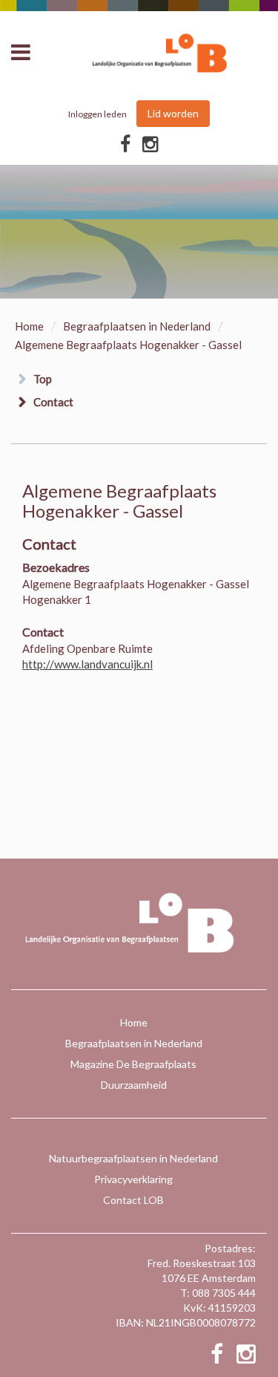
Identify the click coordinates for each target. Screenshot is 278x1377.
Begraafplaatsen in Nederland (137, 326)
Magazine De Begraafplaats (133, 1064)
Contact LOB (133, 1200)
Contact (53, 401)
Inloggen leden (97, 114)
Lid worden (173, 113)
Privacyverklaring (133, 1179)
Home (29, 326)
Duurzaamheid (134, 1084)
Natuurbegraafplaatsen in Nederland (133, 1158)
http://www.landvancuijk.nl (87, 664)
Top (42, 378)
